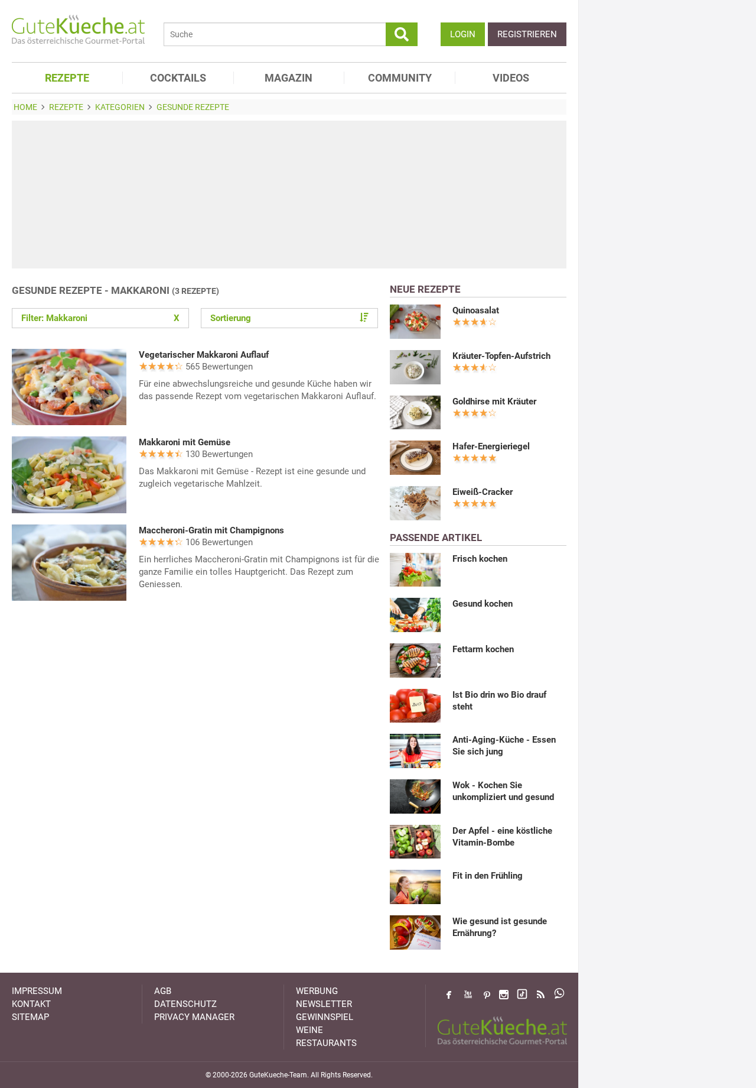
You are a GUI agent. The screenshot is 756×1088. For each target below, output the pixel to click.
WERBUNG (317, 991)
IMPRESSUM (37, 991)
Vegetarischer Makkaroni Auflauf (204, 354)
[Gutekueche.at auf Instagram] (504, 994)
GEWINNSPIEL (324, 1017)
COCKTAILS (178, 78)
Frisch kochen (479, 558)
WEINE (309, 1030)
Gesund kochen (482, 603)
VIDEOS (511, 78)
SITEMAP (30, 1017)
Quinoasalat (475, 310)
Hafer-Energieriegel (491, 446)
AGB (162, 991)
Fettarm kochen (483, 649)
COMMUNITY (400, 78)
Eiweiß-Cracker (482, 492)
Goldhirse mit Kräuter (494, 401)
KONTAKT (31, 1004)
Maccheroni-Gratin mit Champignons (211, 530)
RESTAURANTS (326, 1043)
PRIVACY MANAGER (194, 1017)
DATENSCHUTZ (185, 1004)
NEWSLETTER (324, 1004)
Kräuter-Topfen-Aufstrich (501, 356)
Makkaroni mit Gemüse (184, 442)
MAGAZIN (288, 78)
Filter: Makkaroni (100, 318)
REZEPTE (67, 78)
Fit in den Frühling (487, 875)
